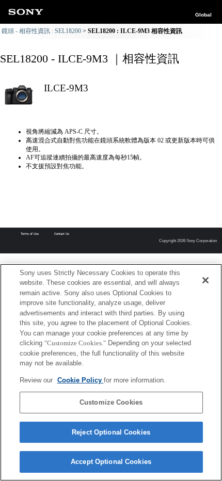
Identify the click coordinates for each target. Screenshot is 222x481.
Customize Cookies (111, 402)
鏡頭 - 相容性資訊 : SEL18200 (41, 31)
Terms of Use (30, 233)
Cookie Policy (80, 380)
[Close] (205, 280)
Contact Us (61, 233)
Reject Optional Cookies (111, 432)
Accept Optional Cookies (111, 462)
